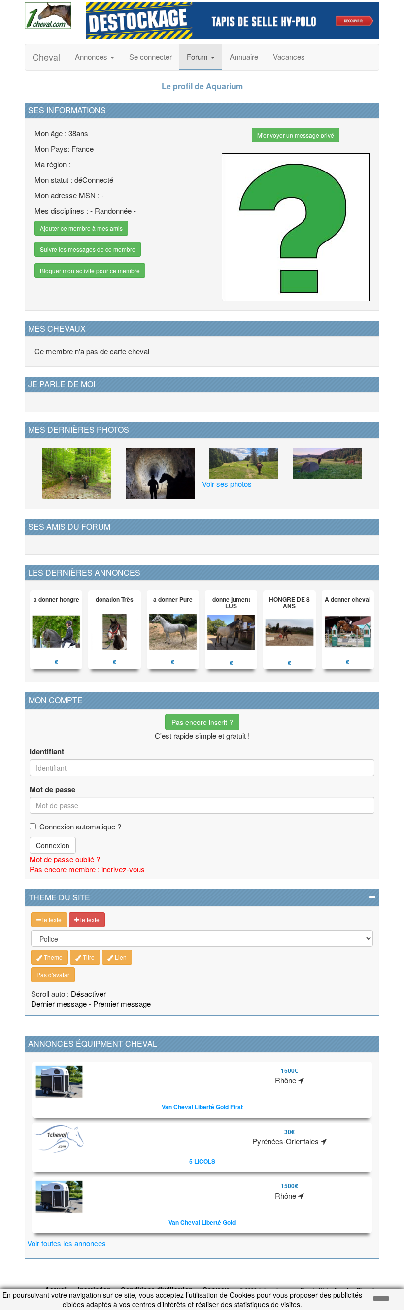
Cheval (46, 56)
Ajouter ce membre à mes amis (81, 228)
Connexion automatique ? (80, 826)
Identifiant (47, 751)
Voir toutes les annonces (66, 1243)
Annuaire (244, 56)
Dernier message (59, 1004)
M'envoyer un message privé (295, 135)
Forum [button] (198, 56)
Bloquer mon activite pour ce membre (90, 270)
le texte (51, 919)
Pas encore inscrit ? (202, 722)
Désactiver (88, 993)
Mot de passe (52, 789)
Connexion (52, 845)
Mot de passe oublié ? (65, 859)
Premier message (122, 1004)
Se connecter (150, 56)
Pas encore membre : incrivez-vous (87, 869)
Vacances (289, 56)
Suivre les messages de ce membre (87, 249)
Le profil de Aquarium (202, 86)
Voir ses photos (227, 484)
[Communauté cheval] (48, 15)
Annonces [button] (92, 56)
